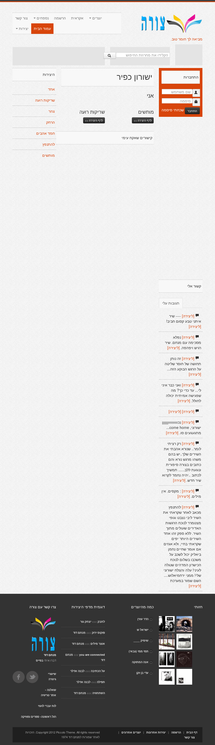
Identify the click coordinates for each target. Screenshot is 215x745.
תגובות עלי (170, 303)
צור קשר (21, 18)
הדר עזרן (142, 619)
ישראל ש (142, 630)
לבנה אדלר (77, 671)
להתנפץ (48, 144)
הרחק (50, 122)
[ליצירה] (188, 315)
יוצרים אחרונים (131, 732)
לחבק (101, 621)
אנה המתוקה (140, 662)
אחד (51, 89)
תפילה (101, 682)
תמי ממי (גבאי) (138, 651)
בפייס (39, 660)
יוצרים (96, 18)
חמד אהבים (45, 133)
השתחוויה (98, 693)
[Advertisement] (59, 56)
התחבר (192, 110)
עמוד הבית (42, 29)
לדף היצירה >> (94, 120)
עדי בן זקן (142, 673)
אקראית (77, 18)
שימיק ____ (140, 640)
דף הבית (191, 732)
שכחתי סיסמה (173, 109)
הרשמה (60, 18)
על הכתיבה (98, 671)
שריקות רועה (45, 100)
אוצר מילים (97, 644)
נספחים (42, 18)
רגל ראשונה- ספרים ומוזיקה (38, 716)
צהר (52, 111)
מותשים (48, 155)
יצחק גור (85, 621)
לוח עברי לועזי (47, 706)
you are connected (92, 655)
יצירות (23, 29)
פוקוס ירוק (98, 632)
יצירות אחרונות (156, 732)
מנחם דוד (79, 632)
